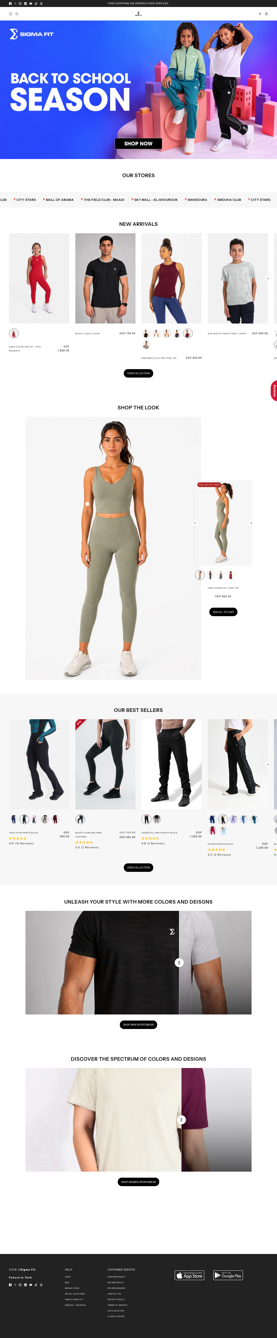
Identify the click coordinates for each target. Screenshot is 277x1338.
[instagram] (20, 3)
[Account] (260, 13)
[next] (268, 278)
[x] (15, 3)
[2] (253, 152)
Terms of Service (118, 1305)
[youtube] (31, 3)
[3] (258, 152)
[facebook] (10, 3)
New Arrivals (138, 224)
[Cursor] (179, 962)
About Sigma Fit (74, 1299)
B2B (67, 1282)
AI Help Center (116, 1316)
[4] (262, 152)
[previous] (9, 236)
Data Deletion (116, 1311)
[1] (248, 152)
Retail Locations (75, 1294)
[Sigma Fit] (138, 14)
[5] (267, 152)
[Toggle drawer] (10, 14)
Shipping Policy (117, 1277)
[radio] (14, 333)
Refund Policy (116, 1282)
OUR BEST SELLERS (138, 710)
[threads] (41, 3)
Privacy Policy (116, 1299)
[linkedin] (25, 3)
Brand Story (72, 1288)
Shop (68, 1277)
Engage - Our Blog (75, 1305)
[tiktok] (36, 3)
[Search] (16, 13)
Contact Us (114, 1294)
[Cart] (266, 13)
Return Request (117, 1288)
